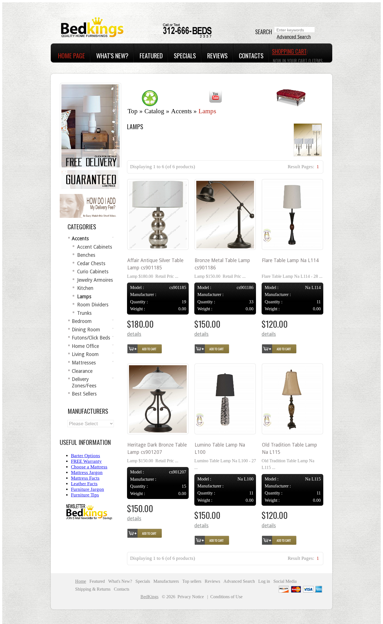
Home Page (71, 55)
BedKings (149, 597)
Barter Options (85, 455)
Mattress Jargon (87, 472)
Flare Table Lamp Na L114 (290, 260)
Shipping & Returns (92, 589)
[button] (134, 334)
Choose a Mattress (89, 467)
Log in (264, 581)
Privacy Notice (190, 596)
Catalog (154, 111)
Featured (151, 55)
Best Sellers (84, 394)
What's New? (112, 55)
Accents (181, 111)
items (315, 60)
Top (133, 111)
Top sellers (191, 581)
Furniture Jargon (87, 489)
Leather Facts (84, 483)
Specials (185, 55)
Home (80, 581)
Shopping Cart (289, 51)
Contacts (251, 55)
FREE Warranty (86, 461)
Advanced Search (294, 37)
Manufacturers (166, 581)
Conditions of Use (226, 596)
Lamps (207, 111)
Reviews (217, 55)
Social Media (285, 581)
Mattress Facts (85, 478)
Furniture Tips (85, 495)
